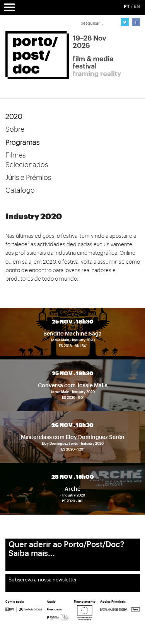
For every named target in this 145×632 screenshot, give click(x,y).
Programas (22, 142)
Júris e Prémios (28, 177)
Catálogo (20, 190)
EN (137, 6)
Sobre (14, 129)
